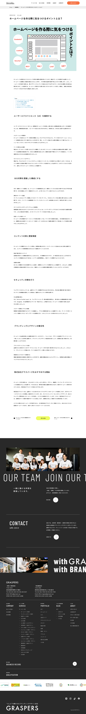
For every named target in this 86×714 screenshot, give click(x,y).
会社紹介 (54, 3)
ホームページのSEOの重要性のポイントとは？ (23, 418)
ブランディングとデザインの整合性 (23, 105)
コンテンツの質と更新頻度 (22, 102)
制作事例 (48, 3)
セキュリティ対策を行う (21, 104)
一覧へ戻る (43, 418)
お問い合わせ (73, 3)
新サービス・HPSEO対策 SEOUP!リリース (62, 418)
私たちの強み (41, 3)
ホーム (11, 7)
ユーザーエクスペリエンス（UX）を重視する (25, 100)
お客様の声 (61, 3)
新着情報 (17, 7)
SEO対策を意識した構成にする (23, 101)
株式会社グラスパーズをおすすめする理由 (25, 107)
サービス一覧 (34, 3)
